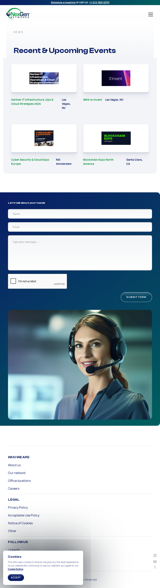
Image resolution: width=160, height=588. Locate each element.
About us (14, 465)
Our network (17, 473)
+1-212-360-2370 (99, 2)
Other (12, 531)
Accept (16, 577)
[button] (150, 14)
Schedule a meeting (63, 2)
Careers (13, 488)
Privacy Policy (18, 507)
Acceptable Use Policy (23, 515)
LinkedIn (14, 550)
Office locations (19, 481)
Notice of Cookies (20, 523)
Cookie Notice (15, 569)
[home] (36, 14)
